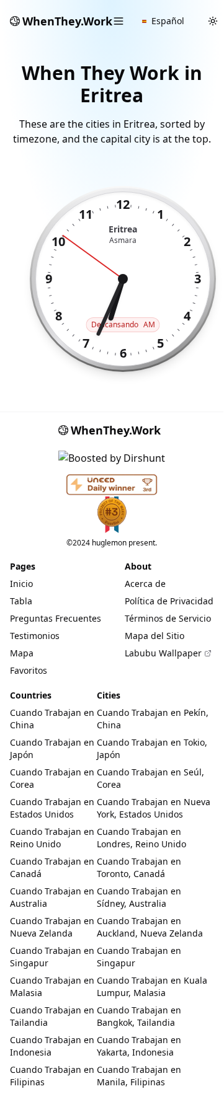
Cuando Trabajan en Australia (52, 897)
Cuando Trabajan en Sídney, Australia (139, 897)
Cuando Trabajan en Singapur (52, 957)
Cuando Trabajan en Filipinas (52, 1076)
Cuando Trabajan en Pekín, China (152, 719)
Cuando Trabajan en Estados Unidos (52, 808)
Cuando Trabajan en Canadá (52, 867)
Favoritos (28, 670)
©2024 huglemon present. (111, 542)
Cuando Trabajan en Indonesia (52, 1046)
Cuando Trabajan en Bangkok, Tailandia (139, 1016)
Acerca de (145, 583)
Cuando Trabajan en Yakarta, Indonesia (139, 1046)
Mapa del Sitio (154, 636)
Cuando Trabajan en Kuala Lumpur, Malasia (152, 986)
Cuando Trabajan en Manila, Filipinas (139, 1076)
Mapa (22, 653)
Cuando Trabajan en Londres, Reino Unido (141, 838)
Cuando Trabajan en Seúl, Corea (150, 778)
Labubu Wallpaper (163, 653)
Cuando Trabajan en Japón (52, 748)
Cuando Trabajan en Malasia (52, 986)
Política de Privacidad (169, 601)
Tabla (21, 601)
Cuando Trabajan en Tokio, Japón (152, 748)
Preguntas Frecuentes (55, 618)
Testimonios (35, 636)
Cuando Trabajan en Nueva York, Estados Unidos (153, 808)
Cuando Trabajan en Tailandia (52, 1016)
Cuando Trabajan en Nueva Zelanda (52, 927)
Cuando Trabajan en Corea (52, 778)
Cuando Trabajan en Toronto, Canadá (139, 867)
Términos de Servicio (168, 618)
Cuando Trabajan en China (52, 719)
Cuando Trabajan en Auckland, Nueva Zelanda (150, 927)
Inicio (21, 583)
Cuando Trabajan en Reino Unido (52, 838)
